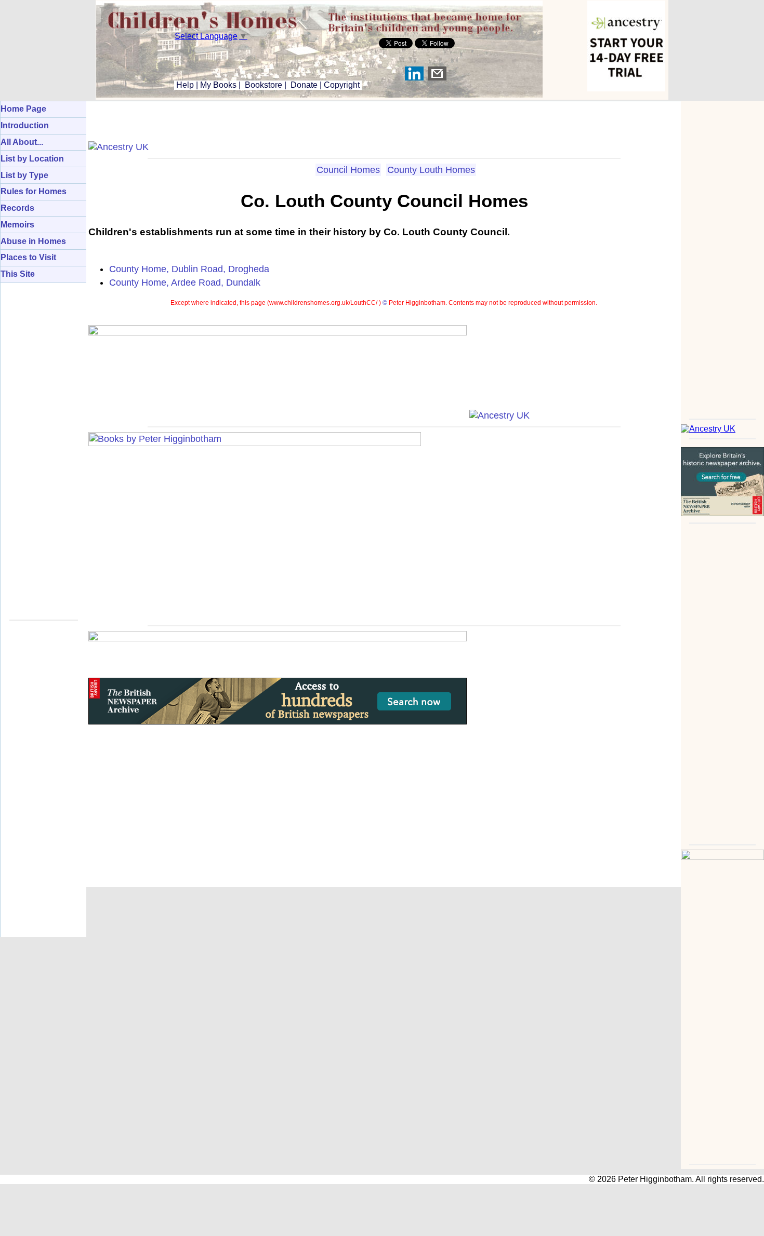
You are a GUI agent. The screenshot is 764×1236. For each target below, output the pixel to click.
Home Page (23, 108)
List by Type (24, 175)
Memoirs (17, 224)
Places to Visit (28, 257)
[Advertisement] (722, 256)
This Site (18, 274)
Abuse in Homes (33, 241)
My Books (218, 84)
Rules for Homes (34, 191)
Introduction (25, 125)
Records (17, 208)
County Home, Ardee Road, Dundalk (184, 282)
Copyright (342, 84)
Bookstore (263, 84)
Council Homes (348, 170)
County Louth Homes (431, 170)
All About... (22, 142)
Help (184, 84)
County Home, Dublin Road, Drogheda (189, 269)
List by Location (32, 158)
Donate (304, 84)
